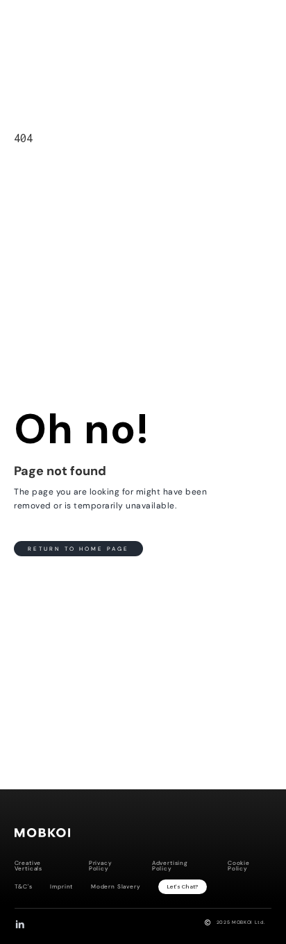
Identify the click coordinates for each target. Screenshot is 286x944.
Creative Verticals (28, 866)
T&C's (24, 887)
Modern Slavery (116, 887)
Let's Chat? (183, 887)
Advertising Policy (170, 866)
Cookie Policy (239, 866)
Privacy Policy (100, 866)
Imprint (61, 887)
